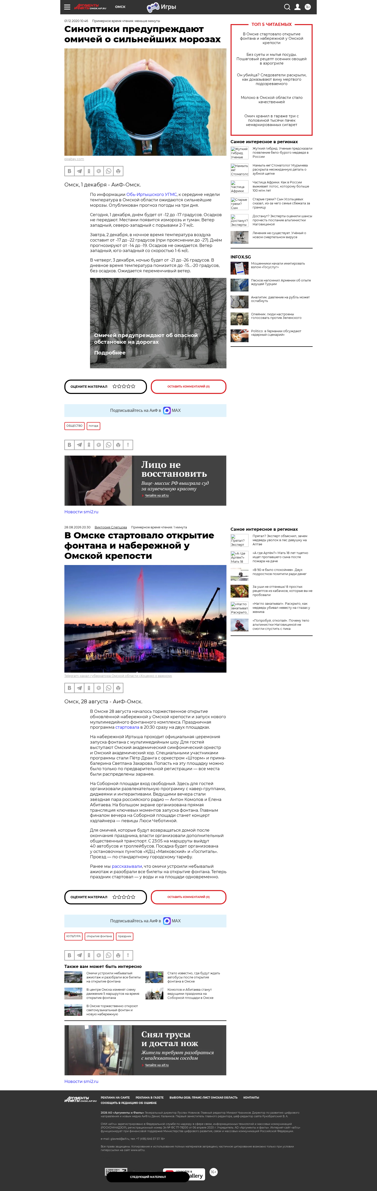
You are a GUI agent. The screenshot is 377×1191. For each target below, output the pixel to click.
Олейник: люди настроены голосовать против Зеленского (276, 316)
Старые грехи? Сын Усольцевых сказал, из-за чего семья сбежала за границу (281, 203)
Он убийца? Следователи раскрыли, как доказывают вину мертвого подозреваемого (271, 79)
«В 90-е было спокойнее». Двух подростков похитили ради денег (280, 572)
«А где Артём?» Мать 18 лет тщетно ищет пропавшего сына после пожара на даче (280, 557)
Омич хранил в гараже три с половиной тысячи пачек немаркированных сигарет (271, 120)
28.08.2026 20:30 (77, 527)
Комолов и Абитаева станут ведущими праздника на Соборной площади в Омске (190, 994)
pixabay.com (74, 159)
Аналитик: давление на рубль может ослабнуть (280, 299)
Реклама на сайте (115, 1097)
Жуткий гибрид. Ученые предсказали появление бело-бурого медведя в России (282, 153)
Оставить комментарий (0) (188, 386)
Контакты (251, 1097)
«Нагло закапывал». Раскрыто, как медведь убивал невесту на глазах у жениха (281, 608)
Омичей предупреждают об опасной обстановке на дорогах (146, 338)
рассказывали (127, 866)
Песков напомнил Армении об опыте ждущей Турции (281, 282)
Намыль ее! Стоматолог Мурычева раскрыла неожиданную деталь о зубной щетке (280, 169)
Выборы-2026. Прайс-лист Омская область (203, 1097)
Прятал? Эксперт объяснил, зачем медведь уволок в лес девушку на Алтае (280, 540)
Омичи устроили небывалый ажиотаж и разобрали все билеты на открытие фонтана (113, 977)
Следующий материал (148, 1177)
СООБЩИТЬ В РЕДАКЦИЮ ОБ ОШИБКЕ (129, 1103)
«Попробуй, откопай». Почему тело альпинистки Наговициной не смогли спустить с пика (281, 625)
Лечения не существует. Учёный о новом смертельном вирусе (279, 235)
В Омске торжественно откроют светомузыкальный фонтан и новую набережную (112, 1010)
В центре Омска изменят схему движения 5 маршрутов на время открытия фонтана (112, 994)
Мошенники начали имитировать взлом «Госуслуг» (278, 265)
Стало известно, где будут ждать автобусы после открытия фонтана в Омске (193, 977)
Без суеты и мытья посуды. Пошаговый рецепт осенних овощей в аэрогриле (271, 59)
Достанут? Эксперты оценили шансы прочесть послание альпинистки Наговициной (282, 220)
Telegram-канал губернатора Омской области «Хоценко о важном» (118, 676)
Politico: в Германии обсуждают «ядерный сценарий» (276, 333)
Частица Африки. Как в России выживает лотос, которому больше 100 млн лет (281, 186)
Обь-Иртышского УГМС (151, 194)
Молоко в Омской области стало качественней (272, 100)
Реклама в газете (150, 1097)
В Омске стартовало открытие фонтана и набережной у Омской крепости (271, 38)
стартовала (127, 727)
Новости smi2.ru (81, 511)
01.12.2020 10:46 (76, 21)
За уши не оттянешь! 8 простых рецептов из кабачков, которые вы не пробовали (282, 591)
